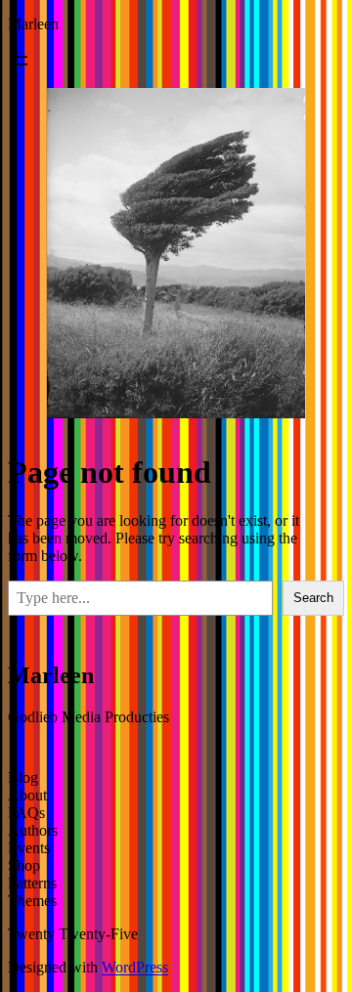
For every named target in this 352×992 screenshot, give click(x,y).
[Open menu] (19, 60)
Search (313, 597)
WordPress (135, 967)
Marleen (33, 24)
